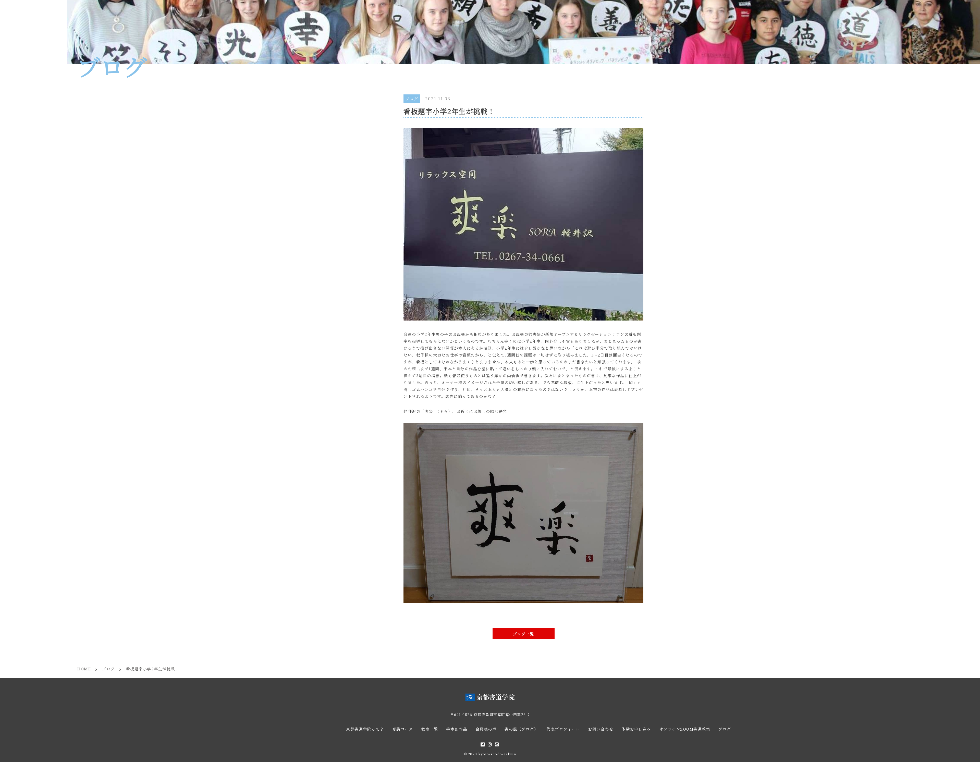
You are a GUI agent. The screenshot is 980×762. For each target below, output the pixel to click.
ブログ (412, 98)
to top (970, 753)
